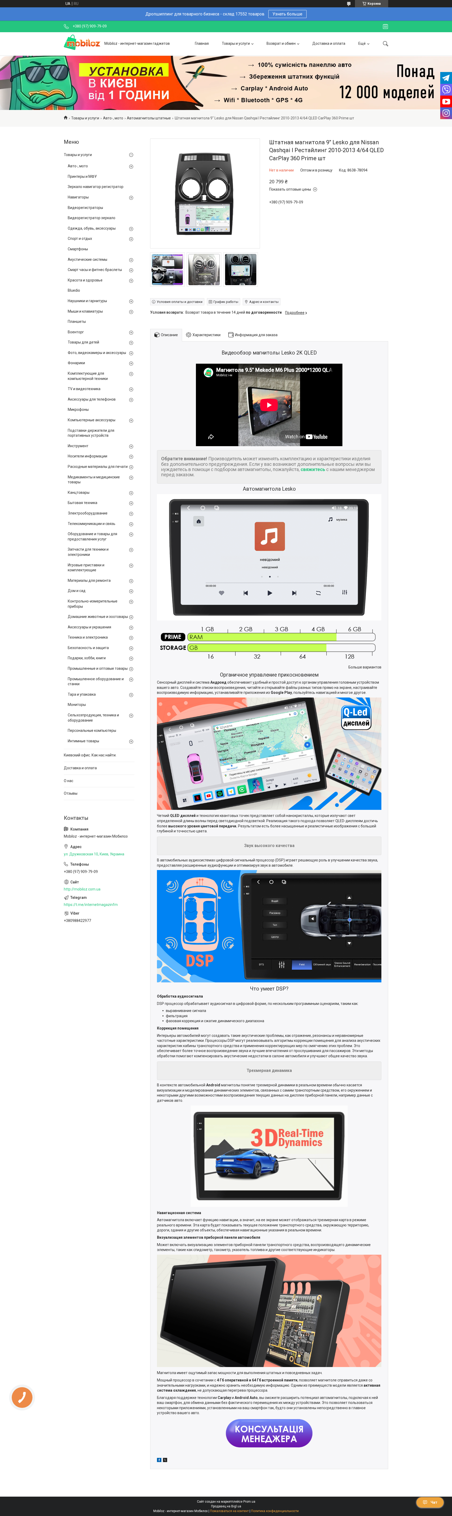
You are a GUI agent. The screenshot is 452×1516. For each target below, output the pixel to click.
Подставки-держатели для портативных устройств (91, 433)
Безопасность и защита (88, 648)
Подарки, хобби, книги (87, 658)
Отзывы (70, 793)
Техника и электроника (88, 637)
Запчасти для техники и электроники (88, 552)
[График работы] (385, 26)
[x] (165, 1461)
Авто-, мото (113, 118)
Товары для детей (83, 342)
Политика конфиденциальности (275, 1511)
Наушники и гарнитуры (87, 301)
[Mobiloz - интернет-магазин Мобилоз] (82, 44)
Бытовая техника (82, 503)
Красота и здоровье (85, 280)
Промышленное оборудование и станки (96, 681)
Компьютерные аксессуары (91, 420)
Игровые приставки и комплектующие (86, 567)
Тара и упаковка (82, 694)
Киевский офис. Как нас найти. (90, 755)
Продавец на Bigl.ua (226, 1506)
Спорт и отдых (80, 238)
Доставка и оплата (328, 43)
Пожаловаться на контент (229, 1511)
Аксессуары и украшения (89, 627)
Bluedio (74, 290)
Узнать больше (287, 14)
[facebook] (159, 1461)
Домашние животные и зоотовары (98, 617)
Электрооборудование (88, 513)
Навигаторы (78, 197)
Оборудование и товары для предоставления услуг (92, 536)
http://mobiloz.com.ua (82, 889)
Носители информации (87, 456)
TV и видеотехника (84, 389)
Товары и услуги (236, 43)
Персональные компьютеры (92, 730)
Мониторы (77, 704)
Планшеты (77, 321)
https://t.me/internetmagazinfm (91, 905)
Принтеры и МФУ (82, 176)
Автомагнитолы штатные (149, 118)
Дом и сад (77, 591)
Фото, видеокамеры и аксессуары (97, 353)
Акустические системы (87, 259)
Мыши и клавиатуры (85, 311)
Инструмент (78, 446)
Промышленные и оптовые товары (98, 668)
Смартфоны (78, 249)
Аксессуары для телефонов (92, 399)
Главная (202, 43)
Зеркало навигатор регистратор (95, 187)
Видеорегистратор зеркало (91, 218)
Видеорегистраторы (85, 208)
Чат (434, 1502)
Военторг (76, 332)
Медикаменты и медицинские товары (94, 479)
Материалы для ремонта (89, 580)
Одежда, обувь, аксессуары (92, 228)
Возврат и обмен (281, 43)
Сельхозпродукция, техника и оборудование (93, 717)
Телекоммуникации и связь (91, 524)
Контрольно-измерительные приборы (92, 603)
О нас (68, 781)
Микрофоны (78, 409)
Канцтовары (78, 492)
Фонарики (76, 363)
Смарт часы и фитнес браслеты (95, 270)
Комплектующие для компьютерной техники (88, 376)
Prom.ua (249, 1501)
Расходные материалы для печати (98, 466)
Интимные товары (83, 741)
